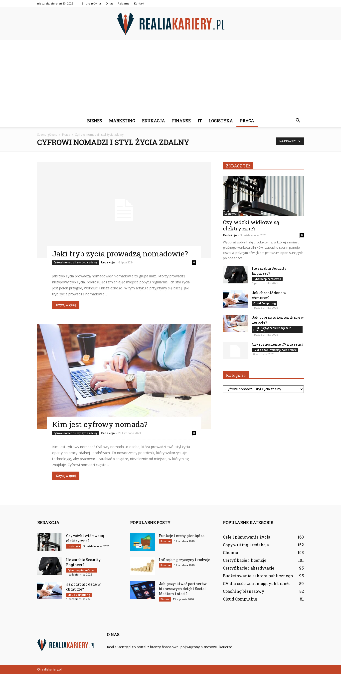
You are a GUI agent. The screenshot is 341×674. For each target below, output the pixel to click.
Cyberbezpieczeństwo (267, 279)
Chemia (230, 552)
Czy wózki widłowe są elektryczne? (251, 225)
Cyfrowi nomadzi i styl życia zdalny (75, 262)
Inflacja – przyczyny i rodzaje (184, 559)
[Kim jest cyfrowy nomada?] (124, 376)
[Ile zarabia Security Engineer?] (235, 274)
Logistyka (221, 120)
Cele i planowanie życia (246, 537)
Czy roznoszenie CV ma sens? (278, 344)
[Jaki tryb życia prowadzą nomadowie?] (124, 210)
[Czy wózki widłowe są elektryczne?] (263, 196)
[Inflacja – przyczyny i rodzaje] (142, 566)
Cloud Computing (264, 303)
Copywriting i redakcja (246, 544)
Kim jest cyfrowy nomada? (100, 424)
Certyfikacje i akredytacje (248, 568)
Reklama (123, 3)
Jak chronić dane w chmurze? (269, 295)
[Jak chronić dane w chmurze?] (235, 299)
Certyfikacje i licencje (244, 560)
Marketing (122, 120)
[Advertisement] (170, 77)
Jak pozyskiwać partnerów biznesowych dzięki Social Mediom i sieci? (183, 588)
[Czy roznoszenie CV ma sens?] (235, 350)
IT (200, 120)
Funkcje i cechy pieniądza (181, 535)
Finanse (181, 120)
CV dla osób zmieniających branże (275, 350)
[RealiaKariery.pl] (170, 24)
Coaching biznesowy (243, 591)
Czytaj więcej (66, 305)
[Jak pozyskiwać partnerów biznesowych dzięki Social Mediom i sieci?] (142, 590)
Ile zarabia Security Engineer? (269, 271)
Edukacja (153, 120)
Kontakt (139, 3)
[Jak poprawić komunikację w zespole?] (235, 323)
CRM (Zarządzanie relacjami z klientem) (272, 329)
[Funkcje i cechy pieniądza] (142, 542)
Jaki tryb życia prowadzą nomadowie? (120, 253)
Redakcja (108, 262)
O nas (109, 3)
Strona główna (91, 3)
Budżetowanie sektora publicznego (258, 575)
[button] (298, 121)
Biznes (94, 120)
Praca (247, 120)
